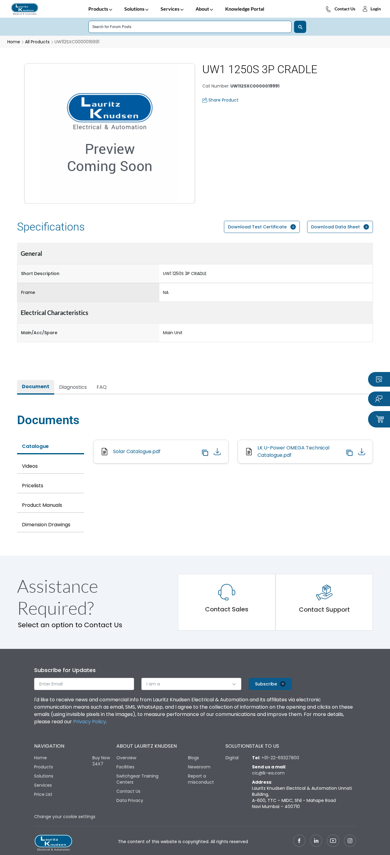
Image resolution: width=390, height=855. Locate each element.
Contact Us (345, 8)
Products (98, 9)
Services (170, 9)
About (202, 9)
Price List (43, 794)
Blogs (193, 758)
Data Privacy (129, 800)
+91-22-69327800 (280, 758)
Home (40, 758)
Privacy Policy (89, 721)
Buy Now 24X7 (101, 761)
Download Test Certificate (257, 227)
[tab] (35, 387)
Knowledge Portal (244, 9)
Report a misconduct (201, 779)
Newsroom (199, 767)
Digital (232, 758)
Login (375, 8)
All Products (37, 42)
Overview (126, 758)
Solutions (134, 9)
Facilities (125, 767)
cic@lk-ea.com (268, 773)
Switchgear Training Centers (137, 779)
